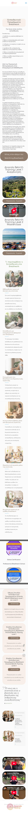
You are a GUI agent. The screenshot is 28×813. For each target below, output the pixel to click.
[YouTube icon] (24, 650)
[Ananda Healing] (14, 3)
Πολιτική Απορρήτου (12, 807)
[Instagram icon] (24, 655)
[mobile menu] (26, 3)
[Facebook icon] (24, 645)
